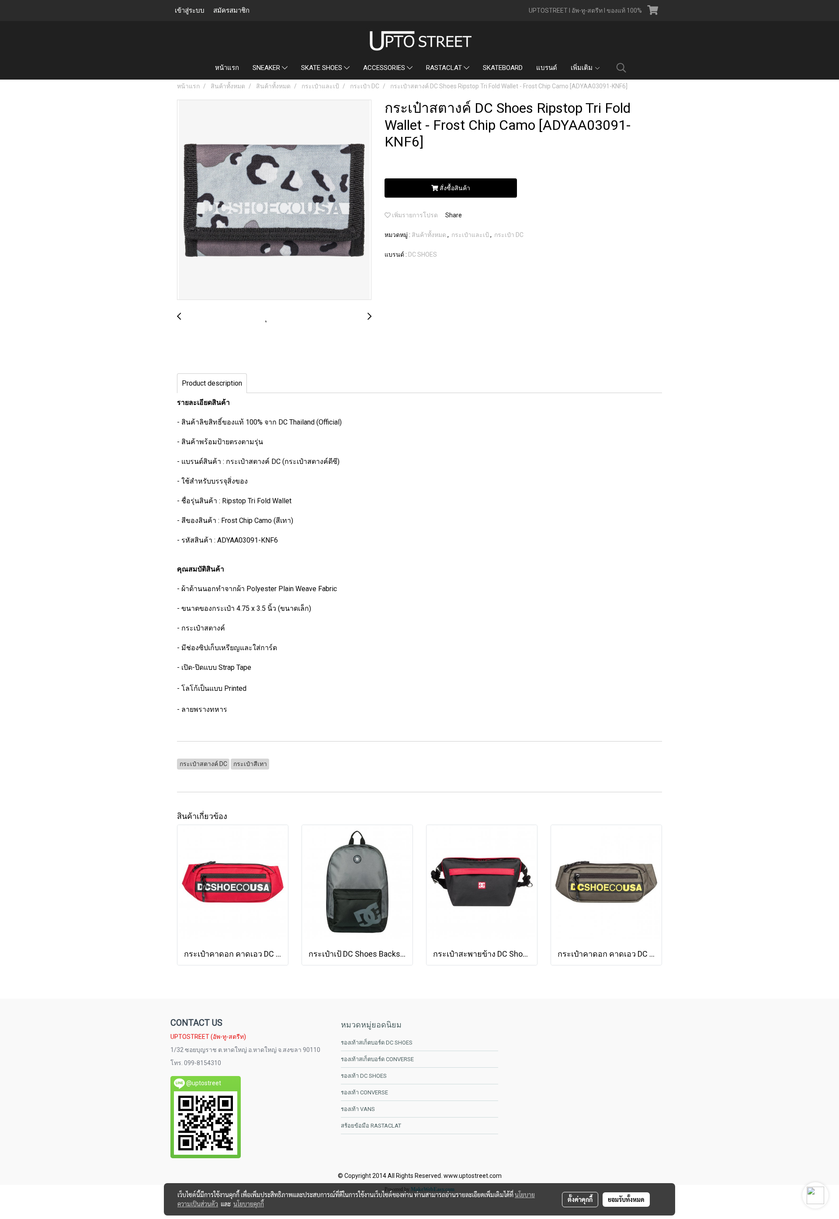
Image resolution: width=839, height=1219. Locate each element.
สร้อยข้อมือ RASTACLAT (371, 1125)
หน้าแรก (227, 68)
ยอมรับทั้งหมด (626, 1199)
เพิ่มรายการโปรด (414, 215)
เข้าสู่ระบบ (190, 10)
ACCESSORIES (385, 68)
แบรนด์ (546, 68)
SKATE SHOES (322, 68)
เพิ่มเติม (582, 68)
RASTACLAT (445, 68)
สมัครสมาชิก (231, 10)
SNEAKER (267, 68)
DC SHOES (422, 254)
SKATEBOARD (503, 68)
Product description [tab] (212, 383)
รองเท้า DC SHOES (364, 1076)
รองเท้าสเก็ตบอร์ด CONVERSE (377, 1059)
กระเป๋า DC (509, 234)
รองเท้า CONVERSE (364, 1092)
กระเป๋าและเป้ (470, 234)
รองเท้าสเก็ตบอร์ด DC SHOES (377, 1042)
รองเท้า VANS (358, 1109)
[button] (621, 67)
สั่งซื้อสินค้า (454, 188)
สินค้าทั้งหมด (429, 234)
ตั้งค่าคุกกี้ (580, 1199)
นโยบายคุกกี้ (248, 1204)
